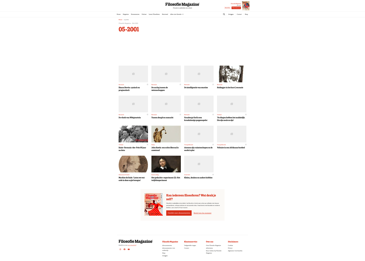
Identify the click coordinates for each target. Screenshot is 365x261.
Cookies (230, 245)
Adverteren (209, 248)
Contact (239, 14)
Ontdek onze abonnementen (179, 213)
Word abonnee (236, 8)
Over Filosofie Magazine (213, 245)
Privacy (230, 248)
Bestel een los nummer (202, 213)
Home (120, 20)
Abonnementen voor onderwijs (168, 249)
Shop (246, 14)
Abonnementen (167, 245)
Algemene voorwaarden (235, 251)
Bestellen (227, 8)
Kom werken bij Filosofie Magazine (213, 252)
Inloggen (165, 256)
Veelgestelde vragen (190, 245)
